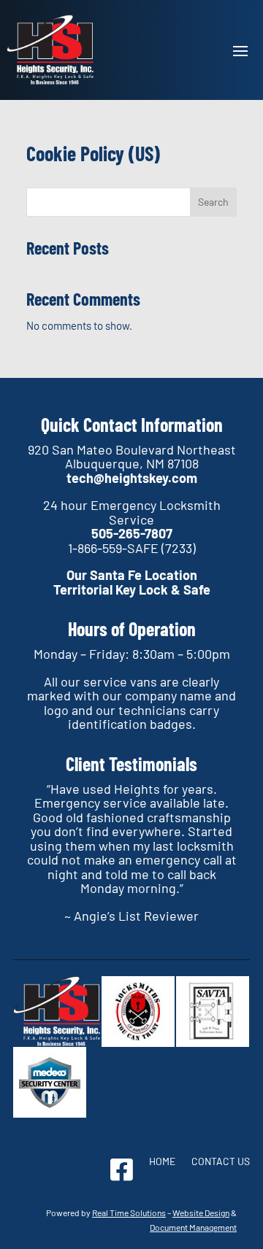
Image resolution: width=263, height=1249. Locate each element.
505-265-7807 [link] (131, 533)
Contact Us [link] (220, 1161)
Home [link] (162, 1161)
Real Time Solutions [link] (129, 1212)
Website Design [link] (200, 1212)
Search (213, 202)
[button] (240, 49)
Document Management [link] (193, 1227)
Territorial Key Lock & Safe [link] (131, 589)
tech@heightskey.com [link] (131, 478)
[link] (50, 50)
